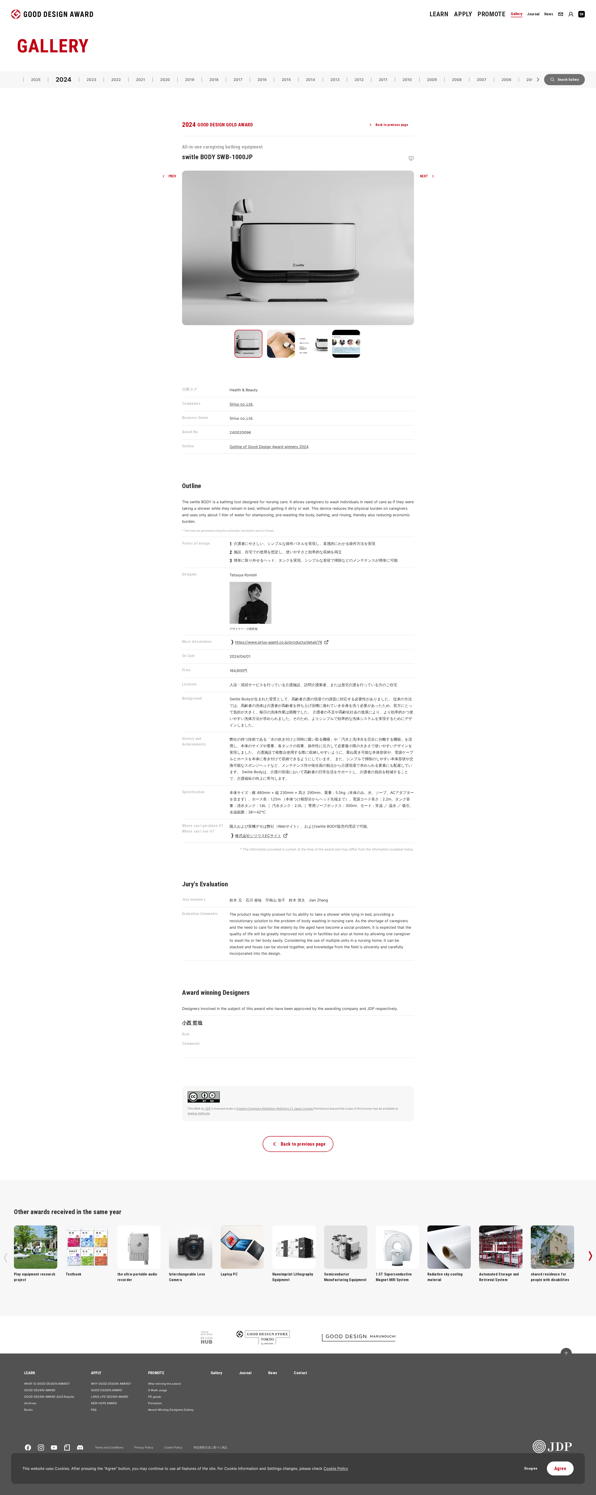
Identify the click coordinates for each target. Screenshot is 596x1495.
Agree (560, 1468)
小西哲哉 (192, 1023)
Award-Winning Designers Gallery (171, 1409)
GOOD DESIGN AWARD (39, 1390)
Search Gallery (568, 79)
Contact (300, 1373)
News (272, 1373)
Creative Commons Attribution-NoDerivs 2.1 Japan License (274, 1108)
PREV (172, 176)
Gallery (216, 1373)
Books (28, 1409)
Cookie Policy (173, 1447)
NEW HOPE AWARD (104, 1403)
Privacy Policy (143, 1447)
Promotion (155, 1403)
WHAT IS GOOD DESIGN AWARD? (47, 1383)
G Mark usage (157, 1390)
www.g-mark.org (199, 1113)
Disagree (530, 1468)
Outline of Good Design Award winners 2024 (269, 446)
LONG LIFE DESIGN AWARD (110, 1396)
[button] (248, 344)
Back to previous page (392, 125)
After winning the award (164, 1383)
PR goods (154, 1396)
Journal (245, 1373)
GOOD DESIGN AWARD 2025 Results (49, 1396)
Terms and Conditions (109, 1447)
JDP (208, 1108)
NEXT (424, 176)
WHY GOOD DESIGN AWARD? (111, 1383)
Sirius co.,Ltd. (241, 404)
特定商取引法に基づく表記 (210, 1447)
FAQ (94, 1409)
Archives (30, 1403)
